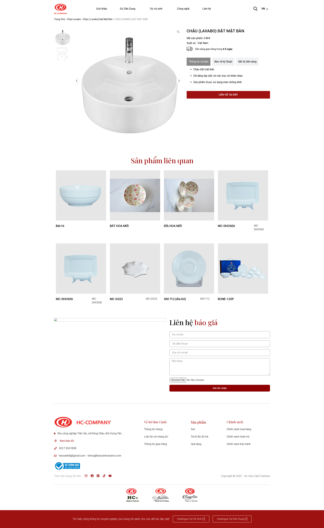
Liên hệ (206, 8)
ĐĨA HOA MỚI (173, 226)
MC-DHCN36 (64, 299)
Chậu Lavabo (74, 19)
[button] (76, 80)
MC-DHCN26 (226, 226)
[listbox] (265, 8)
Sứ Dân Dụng (127, 8)
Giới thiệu (101, 8)
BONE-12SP (226, 299)
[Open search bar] (255, 9)
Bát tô (60, 226)
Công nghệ (183, 8)
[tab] (198, 62)
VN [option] (263, 8)
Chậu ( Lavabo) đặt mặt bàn (98, 19)
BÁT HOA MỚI (119, 226)
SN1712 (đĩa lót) (175, 299)
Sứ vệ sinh (156, 8)
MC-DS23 (116, 299)
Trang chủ (59, 19)
